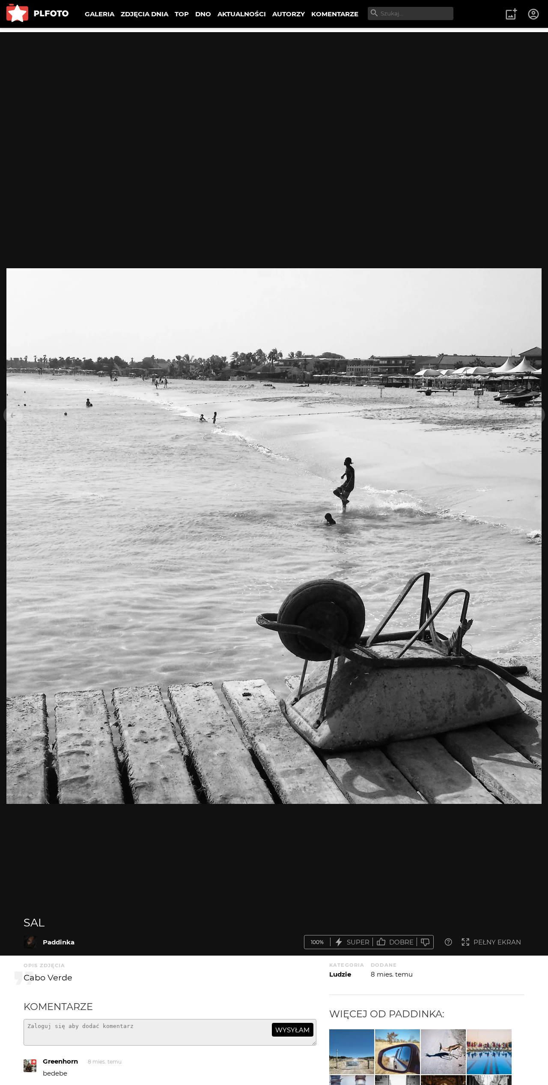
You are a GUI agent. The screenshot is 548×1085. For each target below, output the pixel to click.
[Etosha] (443, 1051)
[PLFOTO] (37, 13)
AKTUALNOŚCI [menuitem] (241, 14)
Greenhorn (60, 1061)
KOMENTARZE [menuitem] (334, 14)
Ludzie (340, 974)
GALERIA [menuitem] (99, 14)
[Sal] (30, 941)
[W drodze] (397, 1051)
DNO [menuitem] (203, 14)
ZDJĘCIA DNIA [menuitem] (144, 14)
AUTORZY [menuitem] (288, 14)
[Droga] (351, 1051)
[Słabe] (425, 942)
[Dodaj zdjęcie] (511, 14)
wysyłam (292, 1030)
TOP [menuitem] (182, 14)
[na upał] (489, 1051)
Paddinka (58, 942)
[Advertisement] (274, 92)
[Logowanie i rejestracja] (534, 14)
